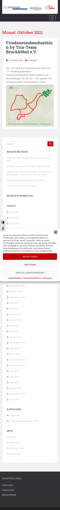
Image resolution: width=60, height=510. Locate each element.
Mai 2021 (14, 325)
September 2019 (17, 365)
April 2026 (14, 223)
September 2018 (17, 393)
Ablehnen (30, 264)
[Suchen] (50, 143)
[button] (55, 232)
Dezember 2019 (17, 359)
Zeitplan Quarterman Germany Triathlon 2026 (28, 166)
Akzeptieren (30, 256)
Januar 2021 (15, 337)
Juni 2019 (14, 371)
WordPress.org (14, 453)
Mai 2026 (14, 217)
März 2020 (15, 354)
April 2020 (14, 348)
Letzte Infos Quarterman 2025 (21, 185)
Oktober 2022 (16, 291)
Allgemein (15, 415)
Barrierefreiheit (9, 494)
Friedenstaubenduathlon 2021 (24, 421)
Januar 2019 (15, 388)
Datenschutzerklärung (32, 277)
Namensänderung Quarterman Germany (26, 180)
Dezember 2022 (17, 285)
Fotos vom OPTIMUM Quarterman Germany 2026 (28, 159)
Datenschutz (8, 490)
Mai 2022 (14, 308)
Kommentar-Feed (15, 448)
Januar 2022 (15, 314)
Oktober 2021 (16, 320)
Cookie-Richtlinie (15, 277)
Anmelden (11, 436)
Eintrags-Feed (13, 442)
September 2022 (17, 297)
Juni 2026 (14, 212)
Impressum (47, 277)
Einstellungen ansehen (30, 272)
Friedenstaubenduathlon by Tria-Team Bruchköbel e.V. (29, 47)
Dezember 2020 (17, 342)
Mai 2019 (14, 376)
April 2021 (14, 331)
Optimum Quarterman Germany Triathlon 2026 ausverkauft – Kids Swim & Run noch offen (29, 173)
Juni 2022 (14, 303)
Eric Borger (32, 60)
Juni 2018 (14, 399)
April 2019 (14, 382)
